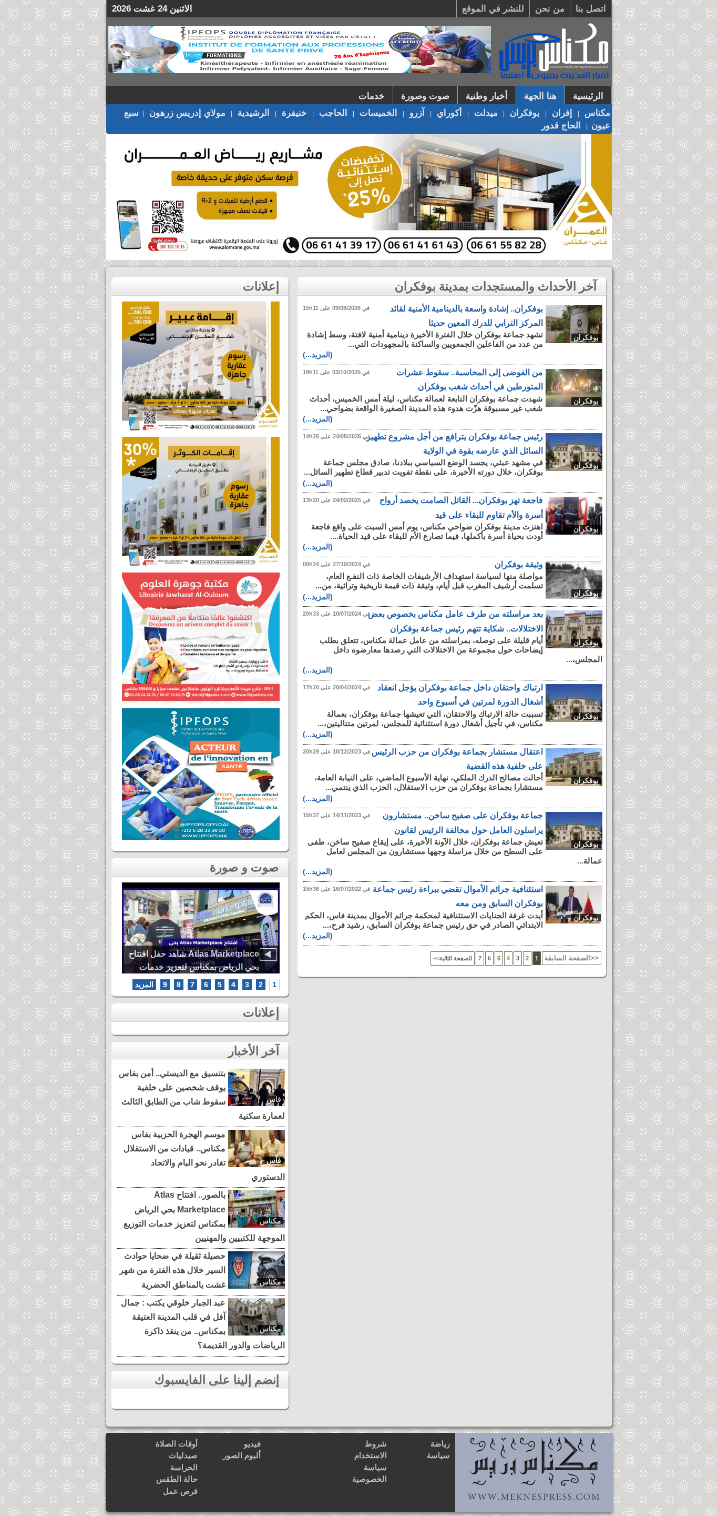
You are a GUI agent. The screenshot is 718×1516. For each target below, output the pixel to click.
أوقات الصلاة (177, 1443)
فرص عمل (180, 1491)
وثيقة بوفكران (519, 564)
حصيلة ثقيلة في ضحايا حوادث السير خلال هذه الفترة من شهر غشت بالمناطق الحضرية (172, 1270)
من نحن (550, 9)
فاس (273, 1099)
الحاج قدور (561, 125)
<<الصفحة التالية (452, 958)
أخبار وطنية (487, 96)
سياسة (438, 1455)
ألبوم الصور (242, 1455)
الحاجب (333, 113)
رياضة (440, 1443)
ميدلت (486, 113)
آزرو (417, 113)
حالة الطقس (177, 1478)
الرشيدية (254, 113)
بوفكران (525, 113)
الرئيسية (588, 96)
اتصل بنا (591, 9)
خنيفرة (294, 113)
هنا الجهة (540, 96)
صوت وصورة (425, 96)
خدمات (371, 96)
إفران (562, 113)
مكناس (597, 113)
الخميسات (378, 113)
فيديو (252, 1443)
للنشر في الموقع (493, 9)
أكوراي (449, 113)
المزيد (144, 984)
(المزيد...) (318, 354)
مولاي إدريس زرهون (187, 113)
